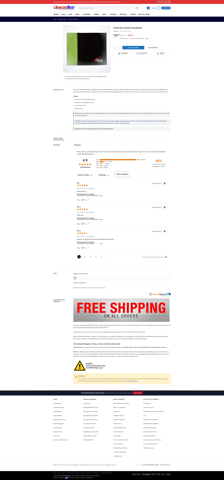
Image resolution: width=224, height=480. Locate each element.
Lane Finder (86, 403)
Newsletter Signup (85, 465)
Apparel (96, 14)
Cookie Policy (117, 456)
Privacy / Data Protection (121, 440)
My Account (147, 403)
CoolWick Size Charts (119, 427)
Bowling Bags (57, 411)
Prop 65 (113, 465)
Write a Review (124, 38)
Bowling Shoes (57, 415)
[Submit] (137, 8)
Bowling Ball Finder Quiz (90, 407)
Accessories (86, 14)
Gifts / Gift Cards (143, 14)
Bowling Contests (88, 427)
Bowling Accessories (59, 419)
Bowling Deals (62, 19)
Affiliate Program (148, 448)
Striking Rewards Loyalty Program (153, 411)
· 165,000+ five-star (153, 465)
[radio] (123, 159)
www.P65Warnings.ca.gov (130, 381)
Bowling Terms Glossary (90, 419)
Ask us (147, 38)
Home (55, 19)
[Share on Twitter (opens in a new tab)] (86, 200)
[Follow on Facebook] (158, 2)
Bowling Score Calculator (90, 411)
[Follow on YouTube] (169, 2)
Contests (133, 14)
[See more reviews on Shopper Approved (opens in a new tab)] (89, 200)
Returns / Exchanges (119, 407)
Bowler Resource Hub (89, 436)
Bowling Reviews (88, 440)
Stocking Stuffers (73, 19)
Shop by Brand (57, 431)
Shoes (77, 14)
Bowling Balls (57, 403)
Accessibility (117, 436)
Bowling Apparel (58, 423)
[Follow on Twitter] (166, 2)
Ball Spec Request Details (150, 423)
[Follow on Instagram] (161, 2)
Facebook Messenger (73, 465)
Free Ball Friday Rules (119, 452)
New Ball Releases (58, 407)
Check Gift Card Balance (150, 419)
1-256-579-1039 (62, 465)
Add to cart (133, 47)
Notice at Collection (58, 477)
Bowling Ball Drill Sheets (90, 415)
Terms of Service (118, 444)
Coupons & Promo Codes (61, 440)
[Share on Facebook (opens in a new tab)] (83, 200)
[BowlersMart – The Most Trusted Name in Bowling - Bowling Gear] (64, 8)
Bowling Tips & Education (91, 431)
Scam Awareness (118, 431)
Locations (113, 14)
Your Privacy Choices (74, 477)
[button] (148, 8)
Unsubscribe (94, 465)
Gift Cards (56, 436)
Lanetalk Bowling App (149, 427)
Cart (144, 415)
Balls (63, 14)
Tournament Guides (89, 423)
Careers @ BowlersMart (150, 444)
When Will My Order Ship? (121, 403)
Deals (104, 14)
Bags (70, 14)
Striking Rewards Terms (120, 448)
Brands (55, 14)
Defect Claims (117, 423)
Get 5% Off (138, 393)
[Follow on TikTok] (163, 2)
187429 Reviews (86, 167)
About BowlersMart (149, 436)
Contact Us (116, 411)
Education (123, 14)
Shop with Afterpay (119, 419)
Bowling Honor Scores (150, 431)
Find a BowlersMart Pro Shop (152, 440)
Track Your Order (148, 407)
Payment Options (118, 415)
